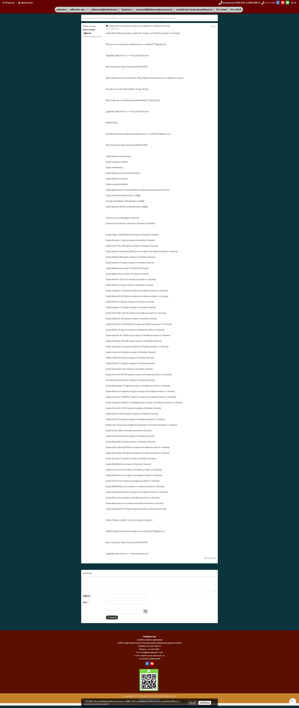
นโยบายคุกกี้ (104, 704)
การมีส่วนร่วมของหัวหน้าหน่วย (194, 9)
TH (294, 3)
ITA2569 (236, 9)
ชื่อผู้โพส (87, 596)
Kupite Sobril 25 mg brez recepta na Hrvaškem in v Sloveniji (149, 18)
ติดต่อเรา (126, 9)
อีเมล (86, 602)
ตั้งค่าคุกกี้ (192, 703)
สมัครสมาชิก (26, 3)
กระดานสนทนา (89, 18)
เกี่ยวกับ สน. (78, 9)
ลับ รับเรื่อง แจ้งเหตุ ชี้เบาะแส (109, 18)
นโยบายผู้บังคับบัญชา (104, 9)
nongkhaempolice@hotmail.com (152, 655)
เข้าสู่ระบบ (9, 3)
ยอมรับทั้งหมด (205, 703)
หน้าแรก (62, 9)
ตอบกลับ (113, 617)
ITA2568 (221, 9)
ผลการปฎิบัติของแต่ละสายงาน (154, 9)
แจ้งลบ (213, 26)
